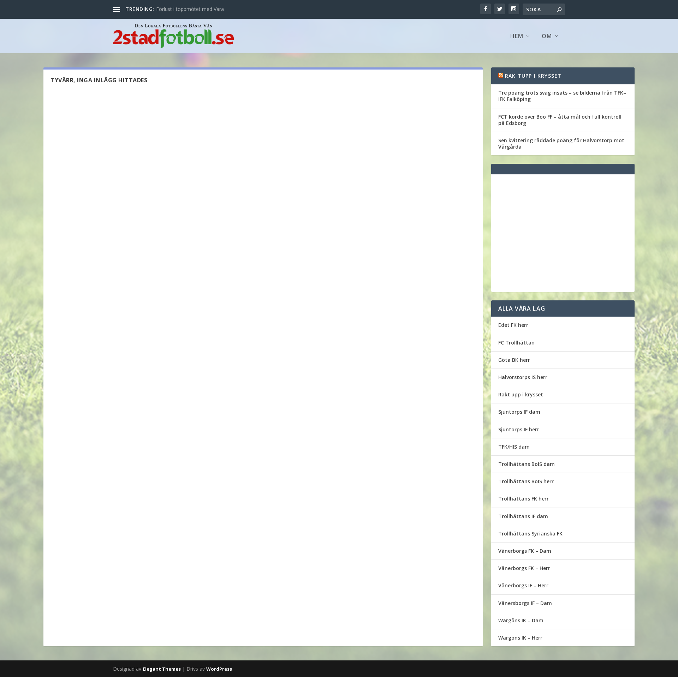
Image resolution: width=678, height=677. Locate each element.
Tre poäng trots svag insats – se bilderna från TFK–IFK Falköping (562, 95)
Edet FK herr (513, 325)
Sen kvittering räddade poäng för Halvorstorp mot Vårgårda (561, 143)
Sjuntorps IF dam (519, 411)
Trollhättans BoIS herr (526, 481)
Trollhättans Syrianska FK (530, 533)
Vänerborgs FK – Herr (524, 568)
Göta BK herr (514, 360)
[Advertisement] (563, 233)
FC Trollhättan (516, 342)
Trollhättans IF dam (523, 516)
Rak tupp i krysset (533, 75)
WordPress (219, 669)
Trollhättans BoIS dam (526, 464)
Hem (516, 36)
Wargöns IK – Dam (520, 620)
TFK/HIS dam (514, 446)
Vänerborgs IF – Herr (523, 585)
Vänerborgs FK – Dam (524, 550)
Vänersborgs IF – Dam (525, 603)
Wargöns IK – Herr (520, 637)
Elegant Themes (162, 669)
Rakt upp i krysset (520, 394)
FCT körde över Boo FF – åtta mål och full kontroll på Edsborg (560, 119)
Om (547, 36)
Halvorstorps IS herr (522, 377)
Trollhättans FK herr (523, 498)
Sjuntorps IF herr (518, 429)
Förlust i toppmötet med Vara (190, 9)
